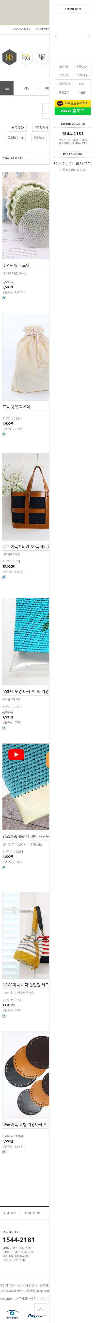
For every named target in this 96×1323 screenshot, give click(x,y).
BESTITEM (42, 57)
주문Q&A (81, 66)
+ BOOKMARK (22, 29)
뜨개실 (25, 88)
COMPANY (9, 1213)
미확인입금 (64, 84)
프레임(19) (15, 137)
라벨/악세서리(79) (47, 127)
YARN (26, 57)
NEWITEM (9, 57)
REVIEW (63, 75)
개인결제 (64, 92)
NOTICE (63, 66)
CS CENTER (43, 29)
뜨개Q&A (81, 75)
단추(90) (18, 127)
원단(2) (39, 137)
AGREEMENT (32, 1213)
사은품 (81, 92)
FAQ (81, 84)
